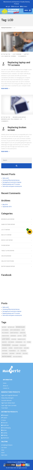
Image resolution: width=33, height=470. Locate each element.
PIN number (15, 345)
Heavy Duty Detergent (7, 398)
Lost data (5, 339)
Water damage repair (8, 266)
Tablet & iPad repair (7, 250)
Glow (2, 450)
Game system (5, 335)
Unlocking (5, 353)
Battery (4, 327)
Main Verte (4, 455)
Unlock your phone (7, 261)
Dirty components (15, 330)
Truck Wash (4, 408)
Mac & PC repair (6, 235)
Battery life (11, 327)
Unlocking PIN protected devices (11, 180)
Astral (2, 452)
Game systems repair (8, 224)
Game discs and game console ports (12, 186)
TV (18, 350)
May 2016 (5, 204)
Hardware (13, 335)
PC (24, 342)
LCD (2, 56)
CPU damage (5, 330)
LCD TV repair (17, 54)
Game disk (22, 332)
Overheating (19, 342)
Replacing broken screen (17, 128)
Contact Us (6, 388)
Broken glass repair (19, 117)
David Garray (22, 462)
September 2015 (7, 206)
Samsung (4, 348)
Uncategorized (6, 256)
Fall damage (15, 119)
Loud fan (13, 339)
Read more (4, 88)
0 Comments (22, 56)
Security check (18, 348)
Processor (23, 345)
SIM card (26, 348)
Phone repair (5, 245)
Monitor (7, 56)
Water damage (6, 356)
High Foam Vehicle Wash (8, 403)
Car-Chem (4, 447)
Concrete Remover (6, 400)
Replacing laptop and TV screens (19, 63)
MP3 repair (11, 342)
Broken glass (5, 119)
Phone (28, 342)
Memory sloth (21, 339)
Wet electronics (17, 356)
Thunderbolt (12, 350)
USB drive (11, 353)
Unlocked (23, 350)
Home (4, 383)
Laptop (26, 54)
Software (4, 350)
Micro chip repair (7, 240)
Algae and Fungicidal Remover (9, 395)
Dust (23, 330)
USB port (18, 353)
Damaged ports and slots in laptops (12, 182)
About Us (5, 385)
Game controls (14, 332)
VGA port (25, 353)
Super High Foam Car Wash (8, 405)
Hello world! (6, 178)
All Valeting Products (6, 445)
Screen (13, 56)
